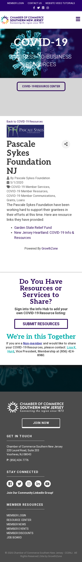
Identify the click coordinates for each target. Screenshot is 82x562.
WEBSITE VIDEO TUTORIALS (60, 3)
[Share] (66, 144)
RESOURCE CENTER (19, 519)
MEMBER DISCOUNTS (20, 533)
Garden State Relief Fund (33, 228)
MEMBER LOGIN (15, 3)
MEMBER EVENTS (18, 528)
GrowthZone (50, 248)
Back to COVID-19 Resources (25, 121)
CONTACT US (35, 3)
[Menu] (78, 19)
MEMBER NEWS (16, 524)
